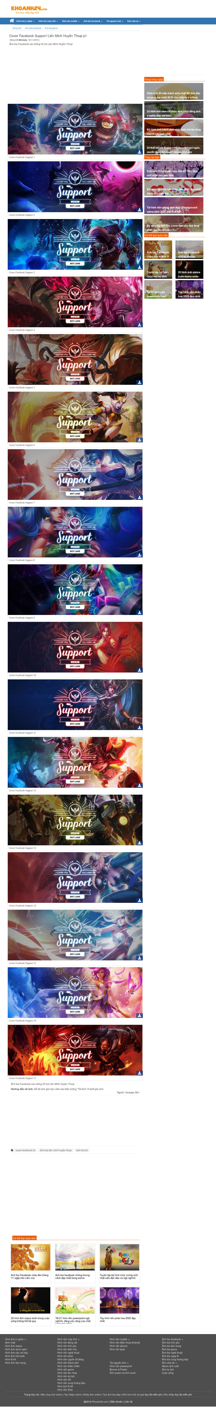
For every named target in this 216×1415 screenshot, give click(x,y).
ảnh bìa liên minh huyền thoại (56, 1150)
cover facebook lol (25, 1150)
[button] (25, 21)
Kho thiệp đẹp (171, 1394)
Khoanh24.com (100, 1401)
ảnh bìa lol (82, 1150)
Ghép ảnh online (92, 1394)
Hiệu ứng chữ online (51, 1394)
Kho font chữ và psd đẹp (136, 1394)
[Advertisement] (75, 75)
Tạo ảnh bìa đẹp (112, 1394)
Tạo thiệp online (72, 1394)
